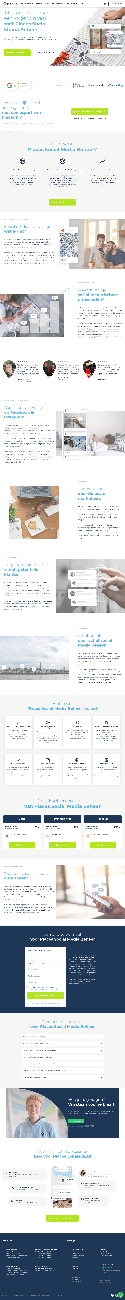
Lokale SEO (10, 1251)
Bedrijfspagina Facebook (43, 1255)
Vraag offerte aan (45, 52)
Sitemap (59, 1295)
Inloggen (75, 1257)
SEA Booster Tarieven (13, 1253)
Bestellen (20, 845)
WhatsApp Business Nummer (16, 1272)
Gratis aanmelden (116, 3)
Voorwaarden (19, 1295)
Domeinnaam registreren (43, 1268)
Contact (74, 1251)
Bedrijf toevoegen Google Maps (45, 1253)
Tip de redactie (77, 1281)
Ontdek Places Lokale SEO (60, 1218)
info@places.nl (107, 1264)
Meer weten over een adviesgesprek (88, 118)
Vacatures (75, 1268)
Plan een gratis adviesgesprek (90, 112)
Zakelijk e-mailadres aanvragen (45, 1270)
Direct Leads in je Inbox (42, 1251)
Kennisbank (76, 1279)
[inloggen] (105, 3)
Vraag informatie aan (44, 996)
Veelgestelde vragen (79, 1253)
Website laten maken (13, 1257)
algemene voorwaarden (35, 989)
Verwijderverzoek (78, 1255)
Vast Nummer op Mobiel (15, 1274)
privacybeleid (52, 989)
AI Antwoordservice (13, 1268)
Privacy (4, 1295)
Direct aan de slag (15, 53)
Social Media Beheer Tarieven (16, 1255)
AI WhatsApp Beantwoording (16, 1270)
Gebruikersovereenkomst (40, 1295)
